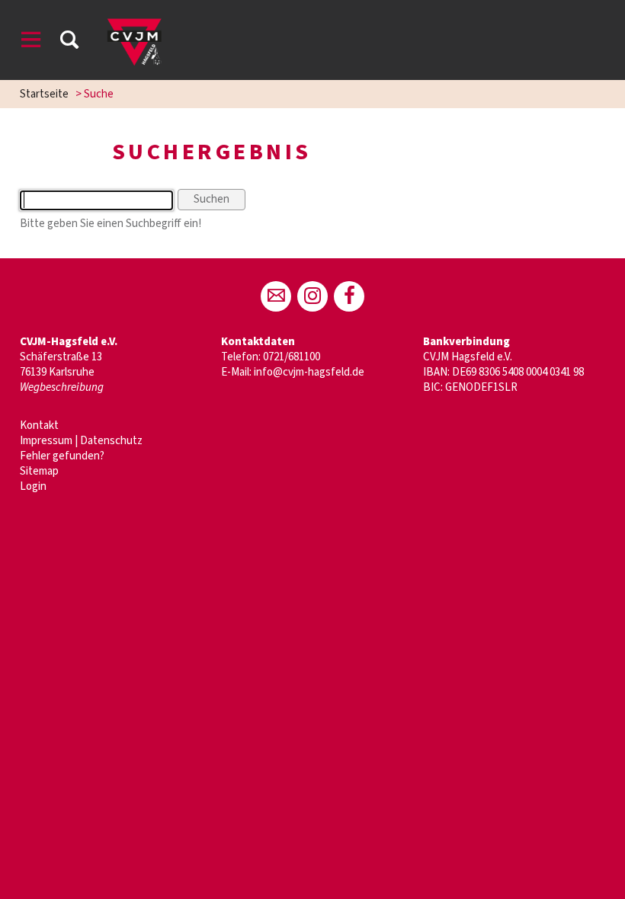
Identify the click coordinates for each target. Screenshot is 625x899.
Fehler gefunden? (62, 456)
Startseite (44, 94)
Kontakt (39, 426)
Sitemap (39, 471)
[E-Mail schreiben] (276, 296)
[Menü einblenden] (31, 42)
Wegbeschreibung (62, 387)
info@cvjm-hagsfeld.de (309, 372)
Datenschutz (111, 441)
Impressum (46, 441)
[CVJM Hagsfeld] (312, 296)
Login (33, 486)
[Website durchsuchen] (69, 42)
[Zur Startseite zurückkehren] (134, 19)
